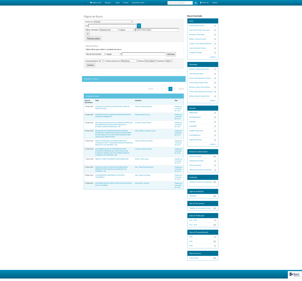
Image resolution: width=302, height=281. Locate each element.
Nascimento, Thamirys (142, 183)
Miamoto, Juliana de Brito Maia (199, 69)
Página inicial (96, 3)
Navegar (108, 3)
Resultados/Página (92, 61)
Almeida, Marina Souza (142, 114)
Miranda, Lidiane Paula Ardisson (199, 87)
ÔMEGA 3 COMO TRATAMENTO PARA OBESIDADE (112, 159)
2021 (191, 241)
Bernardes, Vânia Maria (196, 34)
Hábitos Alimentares (195, 140)
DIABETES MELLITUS (196, 131)
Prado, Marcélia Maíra (196, 74)
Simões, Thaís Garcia (142, 159)
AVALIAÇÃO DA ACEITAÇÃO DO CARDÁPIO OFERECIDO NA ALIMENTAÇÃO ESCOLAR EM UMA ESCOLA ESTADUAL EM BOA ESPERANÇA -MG (113, 125)
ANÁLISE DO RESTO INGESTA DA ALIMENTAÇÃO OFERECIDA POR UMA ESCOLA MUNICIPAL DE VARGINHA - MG (111, 169)
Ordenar (141, 61)
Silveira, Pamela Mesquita (143, 106)
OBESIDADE (193, 113)
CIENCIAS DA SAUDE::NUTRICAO (200, 170)
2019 (191, 246)
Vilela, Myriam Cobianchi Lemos (145, 131)
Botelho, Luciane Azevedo (197, 39)
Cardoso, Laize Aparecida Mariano (200, 43)
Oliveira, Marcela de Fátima (144, 141)
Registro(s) (161, 61)
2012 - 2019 (193, 225)
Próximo (181, 89)
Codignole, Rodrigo (195, 52)
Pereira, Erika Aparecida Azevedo (200, 78)
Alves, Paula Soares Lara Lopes (199, 30)
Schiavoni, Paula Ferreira (143, 123)
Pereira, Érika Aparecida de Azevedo (201, 91)
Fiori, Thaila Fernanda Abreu (144, 167)
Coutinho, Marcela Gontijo (143, 149)
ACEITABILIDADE (195, 117)
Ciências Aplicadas (195, 165)
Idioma (214, 3)
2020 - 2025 (193, 220)
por (87, 26)
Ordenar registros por (113, 61)
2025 (191, 237)
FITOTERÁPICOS (194, 135)
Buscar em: (89, 22)
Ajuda (118, 3)
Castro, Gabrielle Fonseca (197, 48)
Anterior (150, 89)
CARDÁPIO (193, 126)
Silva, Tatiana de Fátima (142, 175)
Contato (125, 3)
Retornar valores (93, 38)
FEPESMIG (192, 196)
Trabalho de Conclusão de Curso (178, 108)
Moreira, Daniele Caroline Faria (199, 96)
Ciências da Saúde (195, 156)
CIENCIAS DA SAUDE (196, 161)
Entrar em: (205, 3)
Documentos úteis (138, 3)
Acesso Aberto (193, 258)
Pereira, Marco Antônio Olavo (198, 83)
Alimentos (192, 122)
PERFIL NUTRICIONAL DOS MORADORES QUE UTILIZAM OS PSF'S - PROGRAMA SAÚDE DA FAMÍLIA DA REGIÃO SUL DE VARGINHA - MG (114, 143)
